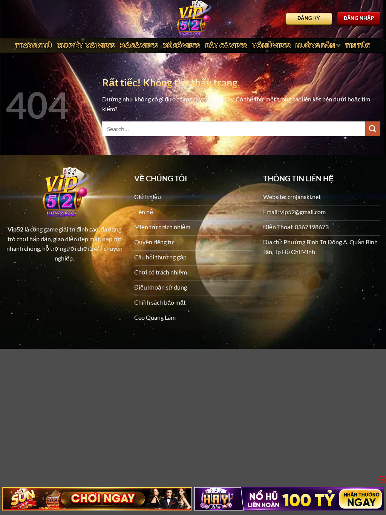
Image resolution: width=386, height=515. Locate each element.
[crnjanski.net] (193, 19)
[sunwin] (97, 498)
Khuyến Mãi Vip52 (86, 45)
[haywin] (289, 498)
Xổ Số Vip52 (181, 45)
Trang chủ (33, 45)
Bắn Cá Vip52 (226, 45)
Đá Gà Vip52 (139, 45)
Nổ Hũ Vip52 (271, 45)
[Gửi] (372, 128)
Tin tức (357, 45)
